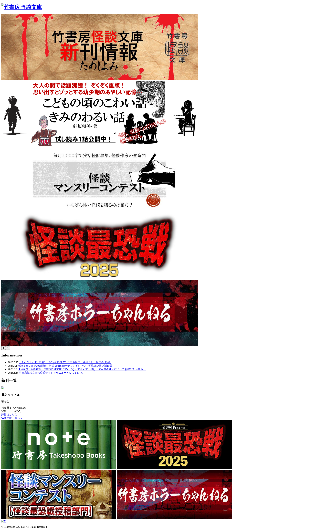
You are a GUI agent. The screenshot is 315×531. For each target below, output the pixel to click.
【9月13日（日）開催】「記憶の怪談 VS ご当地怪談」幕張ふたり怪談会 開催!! (65, 362)
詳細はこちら (9, 414)
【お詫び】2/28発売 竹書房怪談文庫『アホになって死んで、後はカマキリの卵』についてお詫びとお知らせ (82, 369)
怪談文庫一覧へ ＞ (12, 418)
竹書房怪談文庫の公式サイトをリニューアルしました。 (52, 372)
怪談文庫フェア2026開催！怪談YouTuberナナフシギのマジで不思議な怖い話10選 (65, 365)
